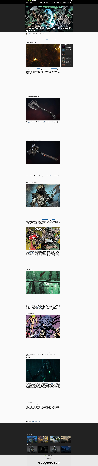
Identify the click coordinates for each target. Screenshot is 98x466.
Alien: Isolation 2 (42, 2)
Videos (71, 2)
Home (26, 4)
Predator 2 (53, 219)
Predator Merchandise (64, 2)
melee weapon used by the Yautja (40, 35)
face (49, 70)
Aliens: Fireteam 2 (49, 2)
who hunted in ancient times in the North (34, 122)
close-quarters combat (40, 405)
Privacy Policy (49, 457)
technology (39, 307)
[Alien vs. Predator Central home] (32, 1)
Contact (52, 457)
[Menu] (26, 0)
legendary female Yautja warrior (52, 175)
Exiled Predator (44, 309)
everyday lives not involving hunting (34, 348)
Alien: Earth (30, 2)
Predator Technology (34, 421)
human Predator (31, 252)
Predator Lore (56, 2)
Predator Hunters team (29, 309)
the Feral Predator (50, 383)
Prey (54, 383)
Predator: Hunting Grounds (42, 121)
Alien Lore (36, 2)
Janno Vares (29, 33)
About (45, 457)
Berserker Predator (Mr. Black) (41, 70)
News (27, 2)
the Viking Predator (53, 121)
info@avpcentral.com (49, 459)
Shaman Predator (45, 219)
